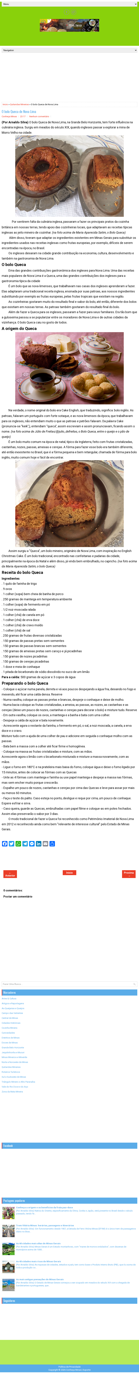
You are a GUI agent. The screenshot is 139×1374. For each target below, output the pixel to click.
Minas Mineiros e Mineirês (14, 1057)
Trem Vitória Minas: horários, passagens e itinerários (45, 1225)
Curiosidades (8, 1033)
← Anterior (10, 874)
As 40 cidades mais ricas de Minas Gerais (38, 1261)
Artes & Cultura (9, 998)
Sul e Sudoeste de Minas (14, 1077)
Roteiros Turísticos (11, 1072)
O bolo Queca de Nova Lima (19, 111)
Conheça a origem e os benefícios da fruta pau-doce (44, 1207)
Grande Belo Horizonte (13, 1047)
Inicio (5, 104)
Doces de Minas (10, 1042)
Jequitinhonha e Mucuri (13, 1052)
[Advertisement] (69, 38)
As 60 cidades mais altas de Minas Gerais (38, 1243)
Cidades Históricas (11, 1023)
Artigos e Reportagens (13, 1003)
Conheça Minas (73, 1370)
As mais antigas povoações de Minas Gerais (40, 1279)
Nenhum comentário (39, 116)
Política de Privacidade (69, 1367)
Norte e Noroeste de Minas (15, 1062)
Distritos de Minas (10, 1037)
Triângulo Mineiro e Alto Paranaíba (18, 1082)
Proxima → (129, 874)
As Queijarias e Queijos (13, 1008)
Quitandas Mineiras (19, 104)
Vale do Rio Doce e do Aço (15, 1086)
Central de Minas (10, 1018)
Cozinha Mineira (9, 1028)
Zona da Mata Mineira (12, 1091)
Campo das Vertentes (12, 1013)
